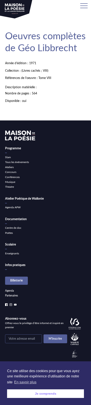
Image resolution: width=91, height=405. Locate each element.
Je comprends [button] (45, 393)
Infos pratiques (15, 265)
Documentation (16, 219)
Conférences (12, 177)
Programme (13, 148)
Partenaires (11, 295)
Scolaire (10, 244)
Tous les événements (17, 162)
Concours (10, 172)
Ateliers (9, 167)
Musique (10, 182)
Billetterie (16, 280)
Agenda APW (13, 207)
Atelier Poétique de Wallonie (24, 198)
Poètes (9, 233)
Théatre (9, 187)
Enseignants (12, 253)
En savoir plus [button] (25, 382)
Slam (8, 157)
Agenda (9, 290)
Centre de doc (13, 228)
